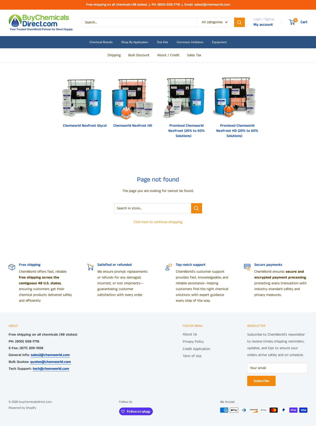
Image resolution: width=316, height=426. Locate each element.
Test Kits (162, 42)
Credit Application (196, 348)
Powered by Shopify (22, 408)
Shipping (114, 55)
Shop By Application (134, 42)
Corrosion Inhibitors (190, 42)
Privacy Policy (193, 341)
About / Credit (168, 55)
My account (263, 24)
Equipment (219, 42)
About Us (190, 334)
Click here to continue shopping (158, 222)
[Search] (239, 22)
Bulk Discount (139, 55)
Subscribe (261, 380)
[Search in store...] (196, 208)
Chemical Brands (101, 42)
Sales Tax (194, 55)
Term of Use (192, 356)
